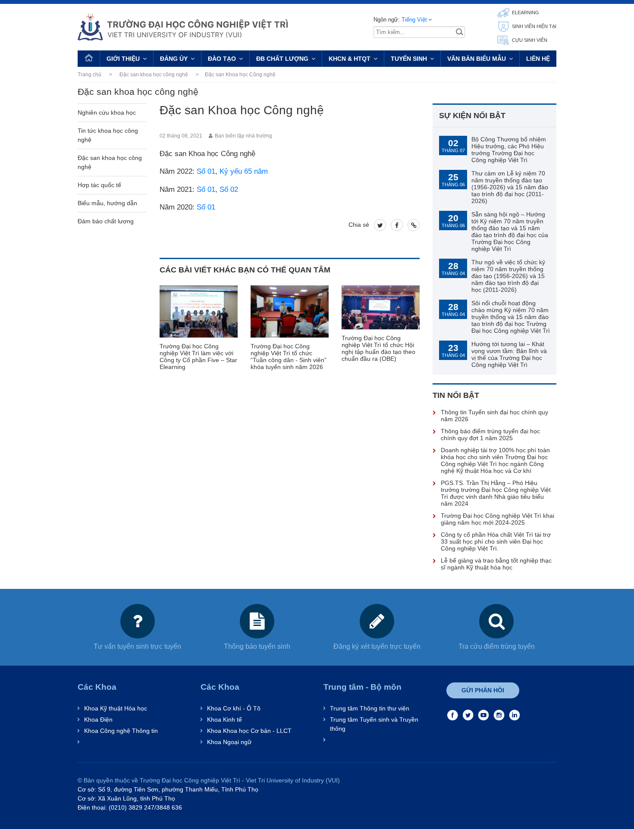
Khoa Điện (98, 719)
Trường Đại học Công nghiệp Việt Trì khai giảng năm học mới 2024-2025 (497, 519)
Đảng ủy (174, 58)
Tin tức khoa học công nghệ (108, 135)
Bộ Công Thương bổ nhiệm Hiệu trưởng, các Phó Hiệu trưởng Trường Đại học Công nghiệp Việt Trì (508, 149)
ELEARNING (525, 12)
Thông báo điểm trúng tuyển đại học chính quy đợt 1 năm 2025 (490, 434)
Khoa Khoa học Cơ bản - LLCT (249, 730)
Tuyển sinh (409, 58)
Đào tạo (222, 58)
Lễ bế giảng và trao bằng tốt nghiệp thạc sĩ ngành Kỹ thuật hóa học (496, 564)
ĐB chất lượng (282, 58)
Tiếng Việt (414, 19)
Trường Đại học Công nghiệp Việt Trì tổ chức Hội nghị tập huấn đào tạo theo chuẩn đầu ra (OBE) (378, 348)
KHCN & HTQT (349, 58)
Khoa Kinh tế (224, 719)
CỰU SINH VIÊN (529, 40)
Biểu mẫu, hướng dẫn (107, 203)
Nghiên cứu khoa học (107, 112)
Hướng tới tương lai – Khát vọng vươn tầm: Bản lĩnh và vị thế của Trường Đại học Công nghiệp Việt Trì (509, 354)
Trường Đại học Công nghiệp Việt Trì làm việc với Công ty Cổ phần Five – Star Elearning (198, 356)
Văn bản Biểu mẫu (476, 58)
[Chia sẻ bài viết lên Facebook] (397, 225)
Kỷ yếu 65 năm (244, 171)
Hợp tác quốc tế (99, 184)
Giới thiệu (123, 58)
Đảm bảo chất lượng (106, 221)
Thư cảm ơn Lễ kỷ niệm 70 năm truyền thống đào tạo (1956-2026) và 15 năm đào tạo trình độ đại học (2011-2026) (509, 187)
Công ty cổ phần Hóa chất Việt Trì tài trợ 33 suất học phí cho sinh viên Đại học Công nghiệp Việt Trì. (496, 541)
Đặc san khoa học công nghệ (153, 75)
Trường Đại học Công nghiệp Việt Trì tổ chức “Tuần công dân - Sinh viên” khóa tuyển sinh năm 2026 (288, 356)
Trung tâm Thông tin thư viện (369, 708)
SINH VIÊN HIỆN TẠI (533, 26)
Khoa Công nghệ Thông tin (121, 730)
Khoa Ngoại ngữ (229, 741)
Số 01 (206, 171)
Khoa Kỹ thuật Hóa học (115, 708)
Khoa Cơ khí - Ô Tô (234, 708)
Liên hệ (538, 58)
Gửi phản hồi (482, 690)
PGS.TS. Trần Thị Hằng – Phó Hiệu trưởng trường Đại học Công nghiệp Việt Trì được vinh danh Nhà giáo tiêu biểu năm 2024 (496, 493)
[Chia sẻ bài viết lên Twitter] (380, 225)
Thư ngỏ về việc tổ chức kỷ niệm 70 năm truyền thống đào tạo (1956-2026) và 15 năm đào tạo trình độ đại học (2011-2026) (508, 276)
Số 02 (229, 189)
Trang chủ (89, 75)
